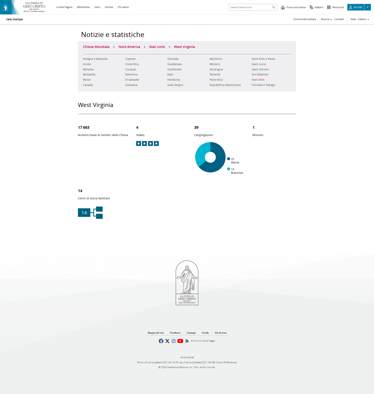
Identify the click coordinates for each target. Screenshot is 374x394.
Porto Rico (216, 80)
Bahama (88, 69)
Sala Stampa (14, 19)
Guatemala (174, 69)
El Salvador (132, 80)
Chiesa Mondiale (96, 46)
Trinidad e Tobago (263, 85)
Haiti (170, 74)
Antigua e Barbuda (95, 59)
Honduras (173, 80)
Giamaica (131, 85)
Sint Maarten (260, 74)
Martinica (216, 59)
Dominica (131, 74)
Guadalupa (174, 64)
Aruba (87, 64)
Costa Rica (132, 64)
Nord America (129, 46)
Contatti (339, 19)
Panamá (215, 74)
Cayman (130, 59)
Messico (215, 64)
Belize (87, 80)
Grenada (173, 59)
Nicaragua (216, 69)
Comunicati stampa (304, 19)
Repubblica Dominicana (225, 85)
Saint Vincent (260, 69)
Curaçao (130, 69)
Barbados (89, 74)
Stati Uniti (258, 80)
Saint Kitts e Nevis (263, 59)
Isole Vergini (175, 85)
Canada (88, 85)
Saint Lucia (259, 64)
